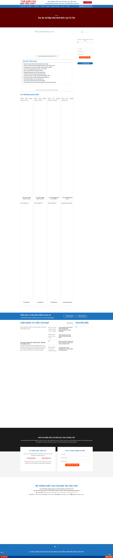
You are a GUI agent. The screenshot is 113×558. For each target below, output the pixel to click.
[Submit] (91, 6)
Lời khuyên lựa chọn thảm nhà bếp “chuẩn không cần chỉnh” (38, 67)
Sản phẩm (36, 6)
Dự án (48, 6)
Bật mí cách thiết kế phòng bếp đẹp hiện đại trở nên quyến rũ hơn (39, 65)
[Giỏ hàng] (76, 6)
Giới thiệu (29, 6)
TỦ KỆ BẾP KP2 (40, 302)
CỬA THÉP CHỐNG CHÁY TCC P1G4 (40, 198)
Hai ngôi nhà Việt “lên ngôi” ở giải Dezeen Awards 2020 (37, 75)
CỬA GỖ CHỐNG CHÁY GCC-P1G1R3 (54, 198)
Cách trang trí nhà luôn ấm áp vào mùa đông (34, 80)
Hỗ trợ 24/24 (109, 556)
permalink (56, 90)
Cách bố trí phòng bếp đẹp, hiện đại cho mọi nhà (35, 69)
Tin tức (63, 6)
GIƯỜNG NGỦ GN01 (67, 302)
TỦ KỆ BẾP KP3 (53, 302)
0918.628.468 (4, 556)
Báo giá (43, 6)
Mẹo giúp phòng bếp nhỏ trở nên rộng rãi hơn (34, 72)
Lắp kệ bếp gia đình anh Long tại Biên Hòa (34, 79)
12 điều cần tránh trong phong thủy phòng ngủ (35, 74)
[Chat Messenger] (110, 555)
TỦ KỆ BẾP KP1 (26, 302)
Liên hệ (67, 6)
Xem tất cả (70, 323)
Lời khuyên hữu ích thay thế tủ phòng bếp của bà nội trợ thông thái (40, 82)
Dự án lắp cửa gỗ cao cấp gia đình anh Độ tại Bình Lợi (36, 77)
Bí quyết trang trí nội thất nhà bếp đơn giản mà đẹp (36, 64)
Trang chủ (22, 6)
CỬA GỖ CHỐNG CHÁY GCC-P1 (67, 198)
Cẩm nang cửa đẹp (55, 6)
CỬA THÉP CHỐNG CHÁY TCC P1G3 (26, 198)
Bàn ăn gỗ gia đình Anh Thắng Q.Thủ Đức (33, 70)
